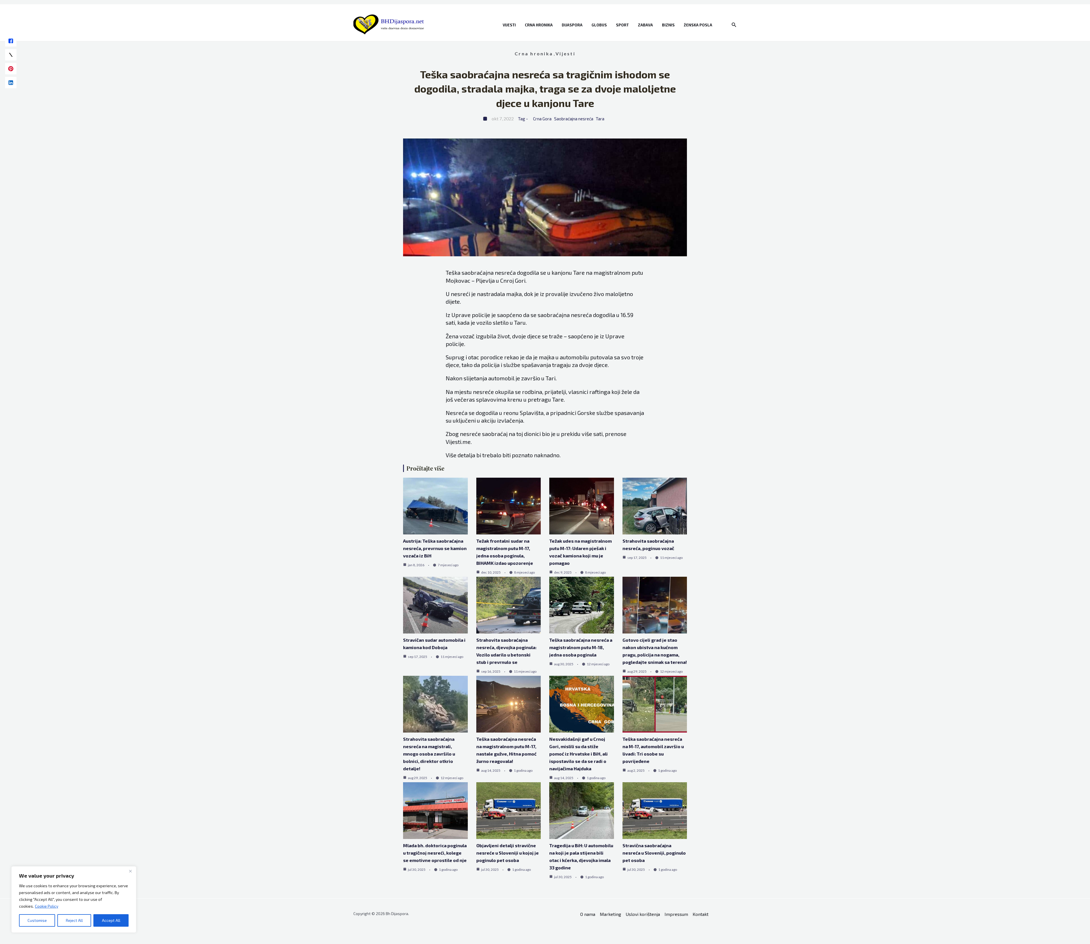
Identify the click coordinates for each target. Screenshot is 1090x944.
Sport (622, 25)
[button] (734, 24)
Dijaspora (572, 25)
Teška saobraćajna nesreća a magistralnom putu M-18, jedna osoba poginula (580, 647)
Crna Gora (542, 118)
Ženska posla (698, 25)
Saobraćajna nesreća (573, 118)
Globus (599, 25)
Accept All (111, 920)
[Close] (130, 871)
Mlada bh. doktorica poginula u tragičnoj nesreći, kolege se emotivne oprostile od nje (435, 853)
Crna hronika (539, 25)
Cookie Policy (46, 906)
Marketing (610, 914)
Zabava (645, 25)
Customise (37, 920)
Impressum (676, 914)
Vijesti (509, 25)
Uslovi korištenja (643, 914)
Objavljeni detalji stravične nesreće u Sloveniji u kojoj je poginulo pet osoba (507, 853)
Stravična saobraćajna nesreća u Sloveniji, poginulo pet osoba (654, 853)
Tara (600, 118)
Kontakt (700, 914)
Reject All (74, 920)
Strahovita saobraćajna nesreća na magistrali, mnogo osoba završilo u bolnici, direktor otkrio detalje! (429, 753)
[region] (73, 899)
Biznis (668, 25)
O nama (587, 914)
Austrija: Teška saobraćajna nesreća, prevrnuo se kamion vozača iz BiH (435, 548)
